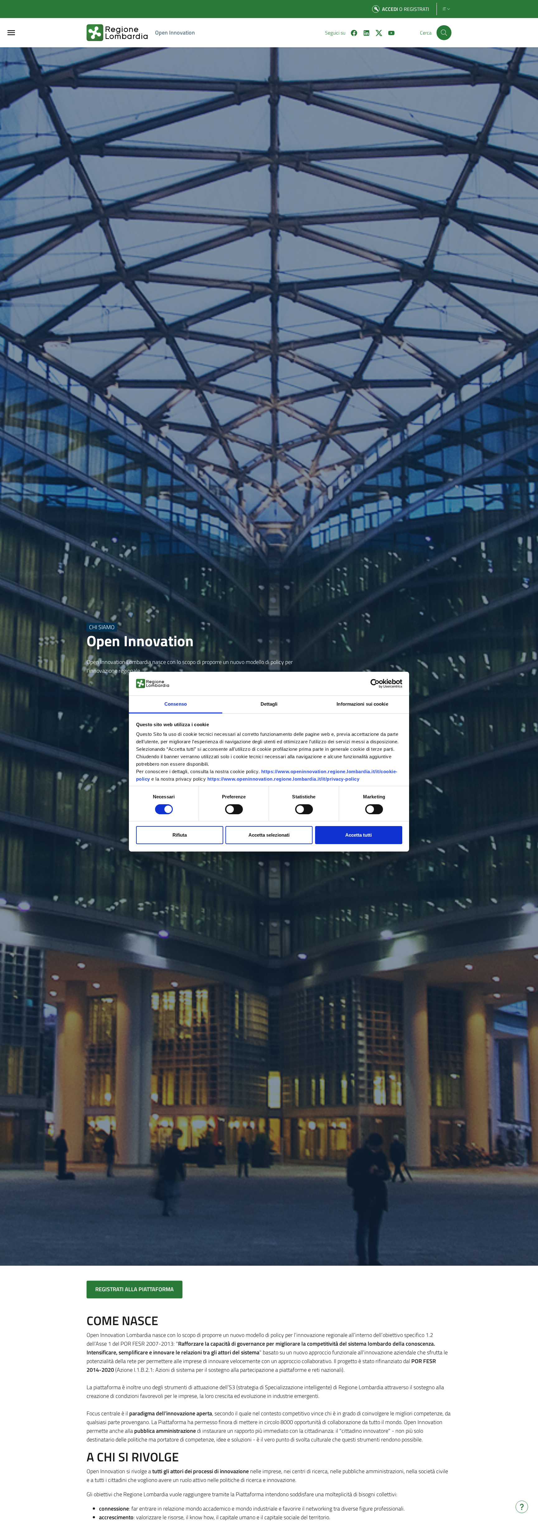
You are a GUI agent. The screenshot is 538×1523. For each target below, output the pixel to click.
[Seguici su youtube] (389, 32)
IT (444, 9)
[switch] (234, 809)
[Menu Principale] (11, 33)
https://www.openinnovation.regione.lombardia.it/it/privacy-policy (283, 779)
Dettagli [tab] (269, 704)
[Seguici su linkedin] (364, 32)
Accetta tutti (358, 835)
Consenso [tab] (175, 704)
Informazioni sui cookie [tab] (362, 704)
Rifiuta (179, 835)
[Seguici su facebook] (351, 32)
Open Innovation (175, 32)
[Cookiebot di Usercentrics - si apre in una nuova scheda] (375, 683)
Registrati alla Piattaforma (134, 1289)
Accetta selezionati (269, 835)
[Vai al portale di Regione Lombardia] (121, 32)
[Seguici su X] (376, 32)
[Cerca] (444, 32)
